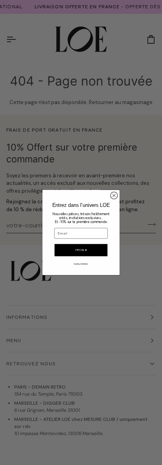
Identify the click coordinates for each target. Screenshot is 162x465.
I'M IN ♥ (81, 250)
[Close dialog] (114, 195)
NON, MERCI (81, 264)
